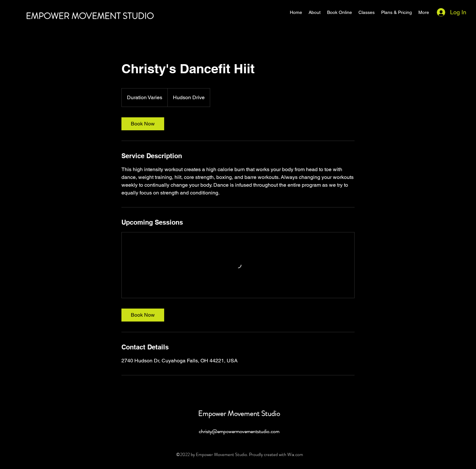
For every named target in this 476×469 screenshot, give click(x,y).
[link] (142, 123)
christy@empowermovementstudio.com (239, 431)
